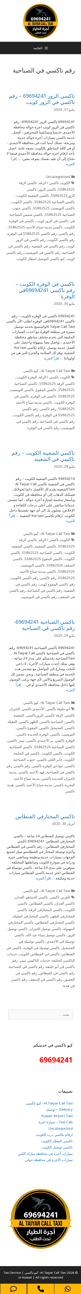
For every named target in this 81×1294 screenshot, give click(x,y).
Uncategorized (58, 176)
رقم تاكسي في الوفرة (43, 427)
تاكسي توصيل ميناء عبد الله (46, 935)
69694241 (56, 1060)
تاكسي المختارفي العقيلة (31, 916)
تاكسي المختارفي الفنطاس (45, 816)
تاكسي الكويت (21, 201)
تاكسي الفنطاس (41, 903)
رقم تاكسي (67, 233)
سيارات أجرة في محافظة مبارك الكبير (45, 1153)
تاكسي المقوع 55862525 (44, 558)
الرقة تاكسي (54, 715)
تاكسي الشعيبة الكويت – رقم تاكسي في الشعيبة (43, 455)
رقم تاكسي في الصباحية (57, 421)
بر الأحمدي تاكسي (40, 740)
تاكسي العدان (65, 903)
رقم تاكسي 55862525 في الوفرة (32, 233)
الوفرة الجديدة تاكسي (33, 734)
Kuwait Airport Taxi (57, 1115)
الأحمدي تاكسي (33, 708)
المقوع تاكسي (27, 727)
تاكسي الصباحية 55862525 (54, 201)
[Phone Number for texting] (13, 1289)
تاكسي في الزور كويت (52, 220)
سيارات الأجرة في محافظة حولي (49, 1159)
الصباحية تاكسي (51, 721)
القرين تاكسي (60, 897)
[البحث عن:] (40, 1014)
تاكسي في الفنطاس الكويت (39, 954)
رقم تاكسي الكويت (61, 239)
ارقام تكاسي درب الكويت (54, 1134)
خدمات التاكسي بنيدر (35, 960)
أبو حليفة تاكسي (58, 708)
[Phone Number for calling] (40, 1289)
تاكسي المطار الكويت (57, 1141)
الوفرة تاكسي (65, 740)
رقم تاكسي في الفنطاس (57, 973)
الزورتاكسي (34, 715)
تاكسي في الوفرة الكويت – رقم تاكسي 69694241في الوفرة (45, 290)
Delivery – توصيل (59, 1109)
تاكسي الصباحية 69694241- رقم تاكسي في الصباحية (44, 624)
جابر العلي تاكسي (50, 759)
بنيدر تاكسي (16, 740)
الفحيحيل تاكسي (51, 727)
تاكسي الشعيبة (45, 546)
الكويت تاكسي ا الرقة (54, 182)
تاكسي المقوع (46, 389)
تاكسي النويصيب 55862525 (54, 208)
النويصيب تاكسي (62, 734)
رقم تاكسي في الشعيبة (48, 246)
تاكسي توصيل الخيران (45, 928)
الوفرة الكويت (26, 377)
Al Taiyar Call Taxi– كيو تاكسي (46, 370)
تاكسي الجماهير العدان (31, 897)
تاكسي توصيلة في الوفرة (41, 947)
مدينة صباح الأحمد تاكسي (34, 784)
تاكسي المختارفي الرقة (46, 909)
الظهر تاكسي (28, 721)
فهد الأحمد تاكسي (31, 772)
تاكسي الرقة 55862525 (57, 383)
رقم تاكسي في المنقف (45, 979)
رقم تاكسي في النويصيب (42, 252)
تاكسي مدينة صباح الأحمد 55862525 (36, 227)
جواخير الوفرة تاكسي (47, 765)
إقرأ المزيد (51, 358)
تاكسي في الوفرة (43, 396)
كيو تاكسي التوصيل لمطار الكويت (40, 258)
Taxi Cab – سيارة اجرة (56, 1122)
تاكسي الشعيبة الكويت (32, 195)
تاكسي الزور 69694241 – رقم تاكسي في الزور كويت (42, 98)
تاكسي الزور (47, 189)
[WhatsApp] (67, 1289)
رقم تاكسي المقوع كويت (57, 584)
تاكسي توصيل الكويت (57, 1147)
